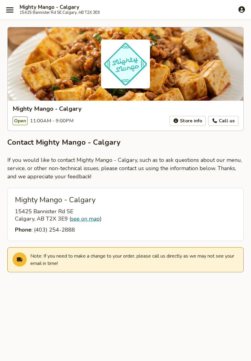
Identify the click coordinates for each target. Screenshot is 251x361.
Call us (226, 121)
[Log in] (242, 9)
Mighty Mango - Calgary (49, 7)
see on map (85, 218)
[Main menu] (10, 10)
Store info (190, 121)
